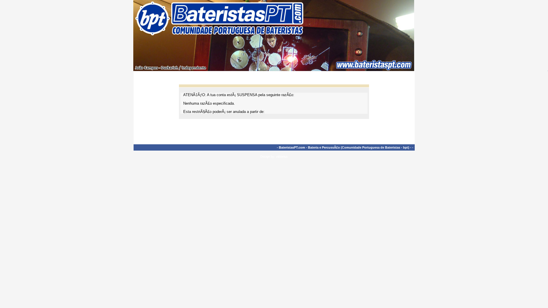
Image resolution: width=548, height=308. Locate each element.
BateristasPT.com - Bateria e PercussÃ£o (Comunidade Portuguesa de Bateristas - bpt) (344, 147)
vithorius (282, 156)
